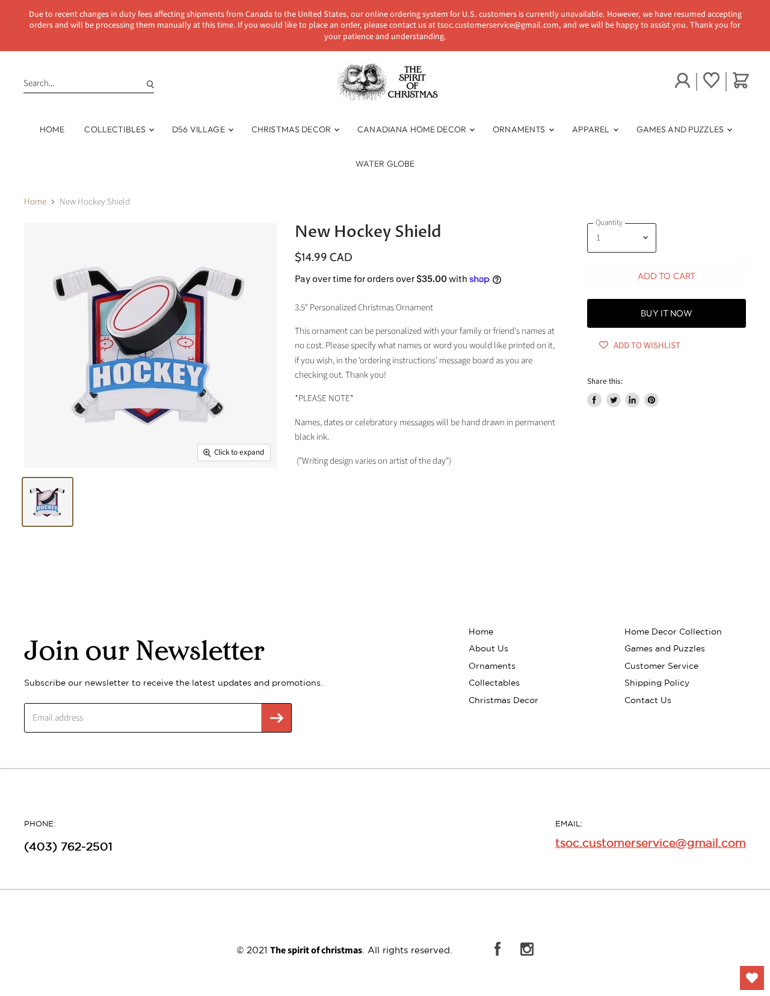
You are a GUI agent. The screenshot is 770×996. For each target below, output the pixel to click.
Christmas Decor (292, 129)
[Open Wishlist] (752, 978)
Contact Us (647, 700)
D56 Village (199, 129)
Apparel (592, 129)
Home (52, 129)
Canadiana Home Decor (412, 129)
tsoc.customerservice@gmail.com (650, 842)
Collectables (494, 682)
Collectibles (115, 129)
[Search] (148, 83)
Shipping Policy (656, 682)
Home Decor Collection (673, 631)
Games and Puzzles (681, 129)
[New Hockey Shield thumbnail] (47, 502)
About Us (488, 648)
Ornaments (520, 129)
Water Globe (385, 163)
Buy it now (666, 313)
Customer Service (661, 666)
